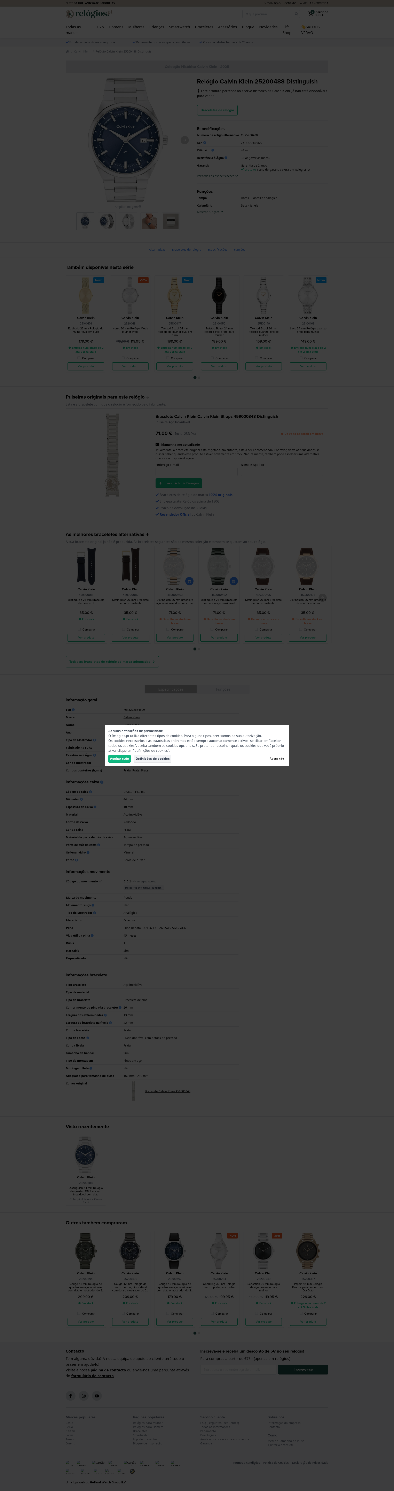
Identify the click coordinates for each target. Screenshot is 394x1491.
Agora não (277, 758)
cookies (176, 736)
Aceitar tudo (119, 758)
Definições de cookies (153, 758)
